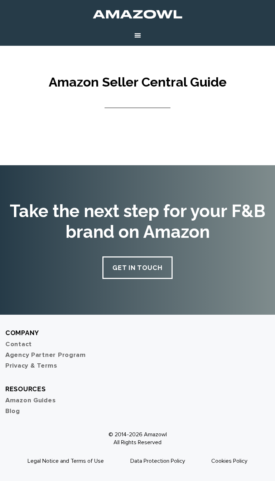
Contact (18, 344)
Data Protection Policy (157, 461)
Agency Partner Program (45, 355)
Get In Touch (137, 267)
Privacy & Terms (31, 365)
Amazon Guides (30, 400)
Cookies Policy (229, 461)
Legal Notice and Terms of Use (66, 461)
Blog (12, 411)
